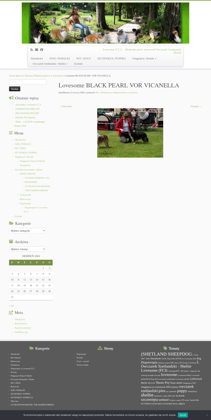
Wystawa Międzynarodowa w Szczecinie (44, 76)
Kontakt (78, 63)
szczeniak (180, 395)
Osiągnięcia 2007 (189, 383)
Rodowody (15, 387)
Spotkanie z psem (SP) (162, 396)
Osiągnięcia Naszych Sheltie (32, 161)
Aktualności (36, 58)
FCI (181, 363)
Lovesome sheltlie (182, 379)
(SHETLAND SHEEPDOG (166, 353)
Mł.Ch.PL (151, 383)
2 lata (196, 355)
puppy (182, 391)
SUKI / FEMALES (59, 58)
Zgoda (183, 415)
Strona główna (16, 76)
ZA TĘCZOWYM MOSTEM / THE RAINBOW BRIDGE (32, 405)
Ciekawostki (25, 195)
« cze (11, 306)
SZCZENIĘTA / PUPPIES (111, 58)
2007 (143, 359)
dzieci (176, 363)
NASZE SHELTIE (27, 174)
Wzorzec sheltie (83, 365)
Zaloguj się (20, 319)
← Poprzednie (65, 106)
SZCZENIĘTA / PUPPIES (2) (22, 397)
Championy (25, 165)
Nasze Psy (163, 382)
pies (162, 390)
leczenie (157, 375)
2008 (148, 359)
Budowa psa (25, 199)
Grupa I (186, 363)
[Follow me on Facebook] (42, 49)
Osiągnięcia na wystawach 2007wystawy (160, 387)
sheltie (147, 394)
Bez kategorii (16, 358)
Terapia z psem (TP (176, 400)
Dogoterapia (25, 203)
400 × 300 (99, 92)
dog (199, 358)
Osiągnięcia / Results (143, 58)
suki (173, 396)
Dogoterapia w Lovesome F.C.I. (23, 368)
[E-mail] (37, 49)
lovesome (169, 374)
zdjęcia (181, 403)
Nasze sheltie (176, 383)
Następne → (196, 106)
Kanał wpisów (21, 323)
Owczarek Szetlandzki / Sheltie (49, 63)
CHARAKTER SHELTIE (27, 109)
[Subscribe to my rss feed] (32, 49)
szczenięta (149, 399)
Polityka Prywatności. (25, 117)
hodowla (193, 363)
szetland (164, 399)
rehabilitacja (192, 391)
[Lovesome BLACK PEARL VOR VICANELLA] (130, 132)
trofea (187, 400)
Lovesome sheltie (184, 375)
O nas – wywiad (83, 361)
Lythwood (196, 378)
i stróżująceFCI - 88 (175, 371)
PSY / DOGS (83, 58)
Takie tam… (15, 401)
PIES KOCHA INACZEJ (27, 113)
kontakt (151, 375)
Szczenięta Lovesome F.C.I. (28, 104)
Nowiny (14, 372)
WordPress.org (21, 332)
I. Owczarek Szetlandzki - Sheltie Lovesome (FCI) (170, 366)
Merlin (144, 383)
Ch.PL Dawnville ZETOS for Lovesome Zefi (179, 359)
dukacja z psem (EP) (166, 363)
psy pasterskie (171, 391)
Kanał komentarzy (23, 328)
